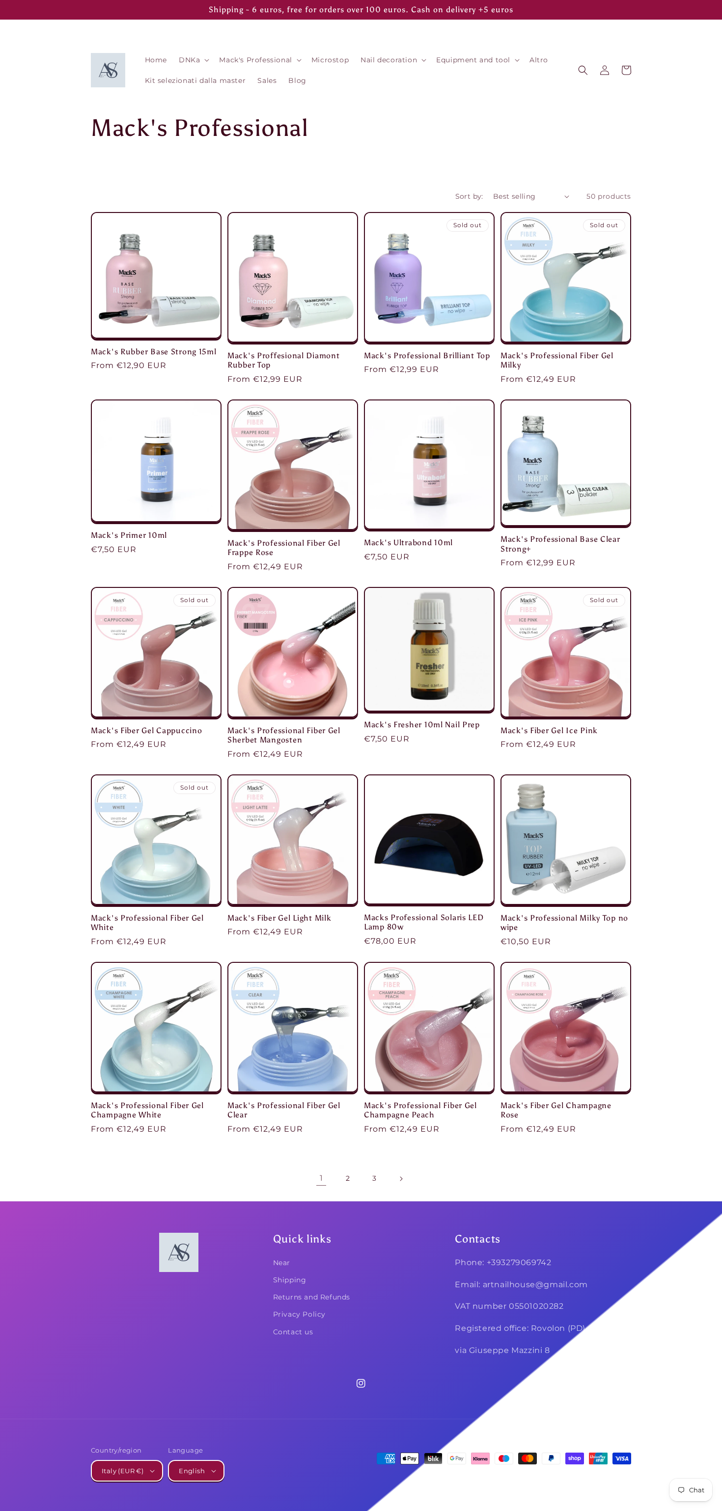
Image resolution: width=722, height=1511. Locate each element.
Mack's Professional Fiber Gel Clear (283, 1110)
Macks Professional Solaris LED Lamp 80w (424, 922)
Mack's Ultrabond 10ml (408, 542)
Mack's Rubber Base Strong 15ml (154, 351)
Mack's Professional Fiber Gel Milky (556, 360)
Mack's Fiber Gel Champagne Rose (555, 1110)
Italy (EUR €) (122, 1471)
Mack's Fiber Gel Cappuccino (146, 730)
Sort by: (469, 196)
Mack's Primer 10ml (129, 535)
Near (281, 1262)
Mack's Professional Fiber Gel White (147, 922)
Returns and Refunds (311, 1297)
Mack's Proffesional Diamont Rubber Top (283, 360)
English (192, 1471)
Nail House (559, 1477)
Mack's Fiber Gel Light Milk (279, 918)
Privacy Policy (299, 1314)
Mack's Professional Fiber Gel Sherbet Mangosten (283, 735)
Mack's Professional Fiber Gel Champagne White (147, 1110)
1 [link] (321, 1178)
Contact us (293, 1331)
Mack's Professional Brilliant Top (427, 355)
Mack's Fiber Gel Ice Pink (549, 730)
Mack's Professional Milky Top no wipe (564, 922)
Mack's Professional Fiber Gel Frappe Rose (283, 547)
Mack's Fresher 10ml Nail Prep (422, 724)
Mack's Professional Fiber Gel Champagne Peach (420, 1110)
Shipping (289, 1279)
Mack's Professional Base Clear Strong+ (560, 543)
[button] (193, 60)
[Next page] (401, 1179)
